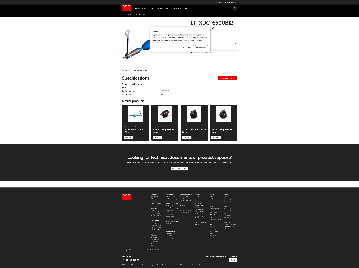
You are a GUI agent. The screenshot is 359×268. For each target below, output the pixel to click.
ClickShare (154, 194)
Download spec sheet (226, 78)
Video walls (154, 235)
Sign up (233, 260)
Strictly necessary (187, 47)
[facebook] (127, 260)
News (152, 8)
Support (167, 8)
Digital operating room (186, 194)
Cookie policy (185, 42)
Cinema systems (155, 220)
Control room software (172, 221)
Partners (186, 8)
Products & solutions (140, 8)
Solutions (197, 194)
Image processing (170, 231)
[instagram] (123, 260)
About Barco (177, 8)
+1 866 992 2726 (152, 250)
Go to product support (179, 168)
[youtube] (138, 260)
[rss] (134, 260)
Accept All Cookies (201, 47)
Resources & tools (197, 48)
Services (182, 205)
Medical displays (170, 194)
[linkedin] (131, 260)
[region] (180, 39)
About (225, 206)
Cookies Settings (157, 47)
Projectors (154, 208)
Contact (159, 8)
